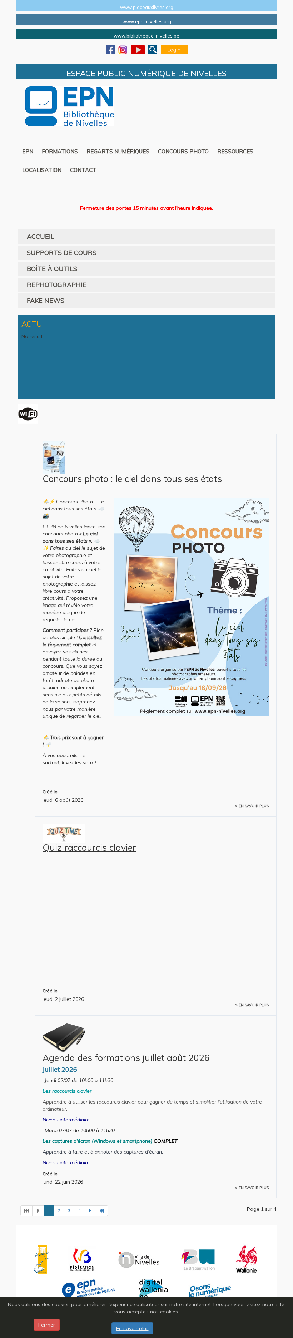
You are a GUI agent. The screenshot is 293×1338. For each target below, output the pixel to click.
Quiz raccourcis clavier (89, 847)
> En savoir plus (252, 806)
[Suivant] (90, 1210)
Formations (60, 151)
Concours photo (183, 151)
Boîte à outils (52, 269)
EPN (27, 151)
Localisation (41, 170)
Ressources (235, 151)
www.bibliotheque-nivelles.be (146, 36)
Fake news (45, 300)
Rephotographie (56, 285)
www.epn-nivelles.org (146, 21)
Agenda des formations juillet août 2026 (126, 1057)
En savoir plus (132, 1328)
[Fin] (102, 1210)
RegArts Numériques (117, 151)
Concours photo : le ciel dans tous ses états (132, 478)
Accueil (40, 236)
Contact (83, 170)
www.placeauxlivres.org (146, 7)
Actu (31, 324)
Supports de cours (61, 252)
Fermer (46, 1325)
